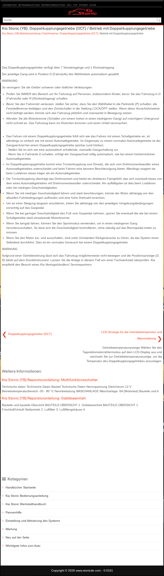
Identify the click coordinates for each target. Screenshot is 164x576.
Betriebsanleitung (29, 4)
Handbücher (10, 4)
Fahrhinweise (50, 33)
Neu (69, 4)
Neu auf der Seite (17, 537)
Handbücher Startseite (21, 487)
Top (75, 4)
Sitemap (83, 4)
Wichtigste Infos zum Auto (23, 545)
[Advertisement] (82, 50)
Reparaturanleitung (53, 4)
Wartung (11, 529)
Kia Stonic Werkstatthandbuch (26, 504)
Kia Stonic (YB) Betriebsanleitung (21, 33)
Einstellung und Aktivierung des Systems (33, 520)
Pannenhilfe (14, 512)
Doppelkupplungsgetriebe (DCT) (79, 33)
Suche (92, 4)
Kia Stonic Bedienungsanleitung (27, 495)
